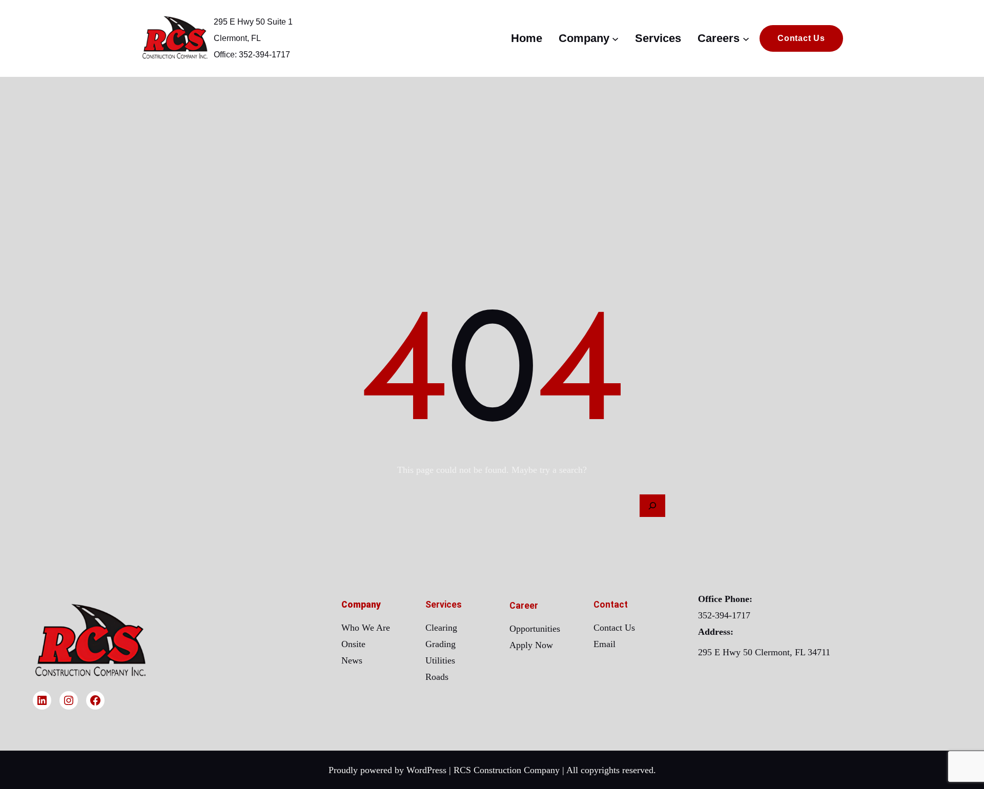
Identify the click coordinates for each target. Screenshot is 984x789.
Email (604, 644)
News (351, 660)
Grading (440, 644)
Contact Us (614, 627)
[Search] (652, 505)
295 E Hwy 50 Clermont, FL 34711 (764, 652)
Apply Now (531, 645)
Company (361, 604)
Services (443, 604)
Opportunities (534, 629)
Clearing (441, 627)
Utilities (440, 660)
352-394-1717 (724, 615)
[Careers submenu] (746, 38)
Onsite (353, 644)
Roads (436, 677)
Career (523, 605)
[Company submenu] (615, 38)
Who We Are (365, 627)
